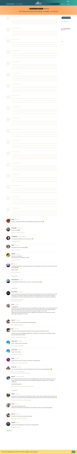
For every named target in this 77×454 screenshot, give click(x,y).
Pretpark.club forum (10, 3)
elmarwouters (15, 306)
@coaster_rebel (35, 333)
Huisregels (20, 3)
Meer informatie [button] (34, 451)
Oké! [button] (73, 451)
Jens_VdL (14, 331)
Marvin (14, 322)
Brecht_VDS (15, 416)
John (13, 343)
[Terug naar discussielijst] (1, 4)
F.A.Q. (17, 3)
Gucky (14, 221)
